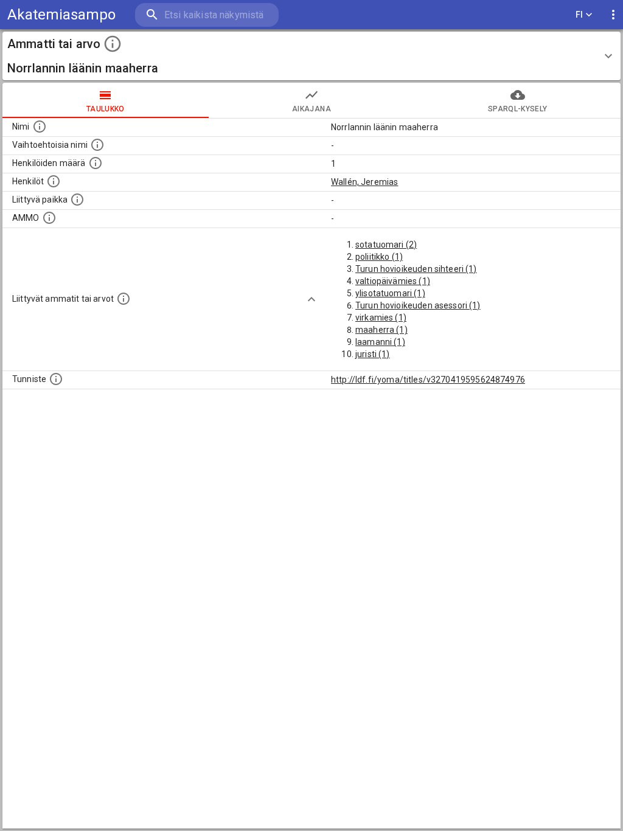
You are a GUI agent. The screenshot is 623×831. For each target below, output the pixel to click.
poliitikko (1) (379, 257)
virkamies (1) (380, 317)
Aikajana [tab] (311, 109)
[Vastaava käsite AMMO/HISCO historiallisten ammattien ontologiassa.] (49, 218)
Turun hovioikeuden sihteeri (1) (416, 269)
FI (579, 14)
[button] (311, 56)
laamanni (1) (380, 342)
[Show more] (311, 299)
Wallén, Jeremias (364, 182)
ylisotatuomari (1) (390, 293)
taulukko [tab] (105, 109)
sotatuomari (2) (386, 244)
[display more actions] (613, 15)
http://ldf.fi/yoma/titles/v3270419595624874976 (428, 379)
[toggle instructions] (112, 44)
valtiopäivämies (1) (392, 281)
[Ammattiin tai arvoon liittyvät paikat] (77, 199)
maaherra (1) (381, 330)
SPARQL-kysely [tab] (517, 109)
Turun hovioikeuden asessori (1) (418, 305)
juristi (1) (372, 354)
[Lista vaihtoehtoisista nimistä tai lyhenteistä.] (97, 145)
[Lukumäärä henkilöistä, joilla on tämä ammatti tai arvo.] (95, 163)
